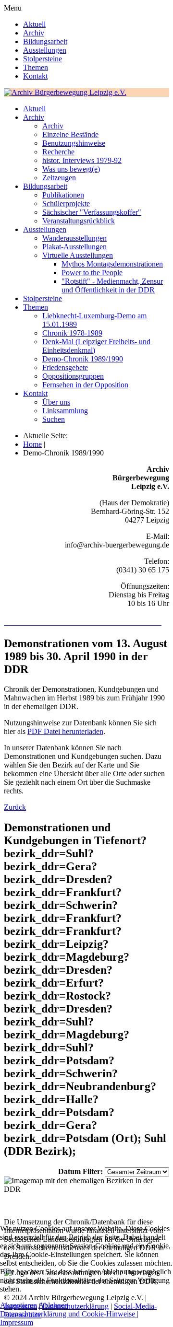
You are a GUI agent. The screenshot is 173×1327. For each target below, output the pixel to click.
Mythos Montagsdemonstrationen (112, 264)
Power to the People (92, 272)
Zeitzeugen (59, 178)
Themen (35, 67)
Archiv (33, 33)
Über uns (56, 402)
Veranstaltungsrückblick (78, 221)
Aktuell (34, 24)
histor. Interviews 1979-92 (82, 160)
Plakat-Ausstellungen (74, 247)
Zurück (15, 807)
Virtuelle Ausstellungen (77, 255)
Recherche (58, 152)
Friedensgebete (65, 367)
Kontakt (35, 76)
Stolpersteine (42, 59)
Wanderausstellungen (74, 238)
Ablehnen (53, 1305)
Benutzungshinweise (73, 143)
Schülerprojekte (66, 203)
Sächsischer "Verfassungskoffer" (91, 212)
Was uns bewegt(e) (71, 169)
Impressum (16, 1322)
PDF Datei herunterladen (65, 731)
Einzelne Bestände (70, 134)
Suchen (53, 419)
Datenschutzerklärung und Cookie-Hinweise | (69, 1314)
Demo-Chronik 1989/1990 (82, 359)
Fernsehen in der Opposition (85, 385)
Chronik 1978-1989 (72, 333)
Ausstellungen (44, 50)
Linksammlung (65, 411)
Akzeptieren (18, 1305)
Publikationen (63, 195)
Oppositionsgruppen (73, 376)
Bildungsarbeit (45, 41)
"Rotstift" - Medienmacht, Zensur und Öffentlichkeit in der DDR (112, 285)
